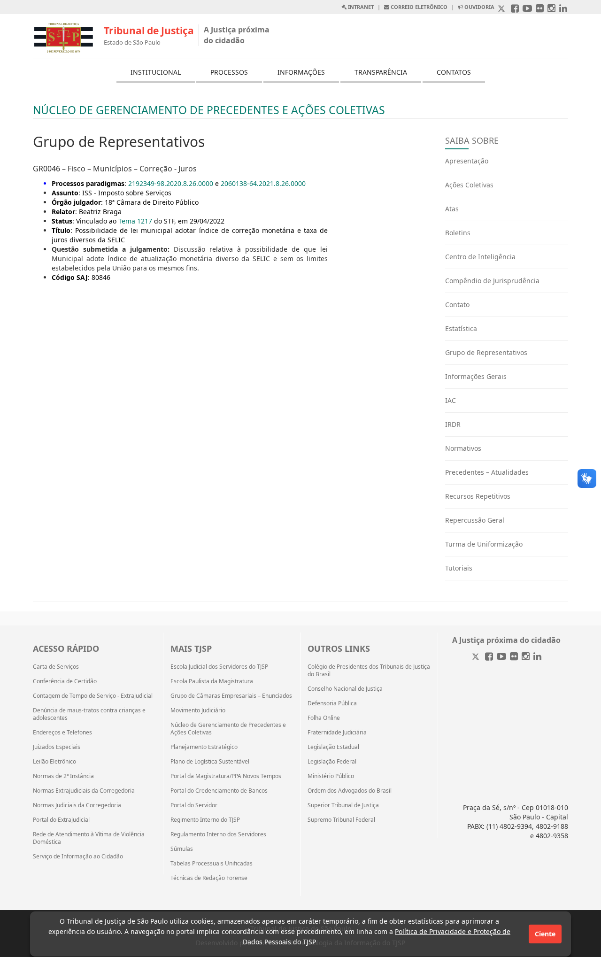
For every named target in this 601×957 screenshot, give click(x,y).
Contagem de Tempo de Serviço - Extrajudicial (93, 696)
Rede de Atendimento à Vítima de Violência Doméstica (89, 838)
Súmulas (181, 849)
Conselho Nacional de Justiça (345, 689)
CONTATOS (454, 72)
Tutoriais (458, 567)
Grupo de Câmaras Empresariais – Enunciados (231, 696)
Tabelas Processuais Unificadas (211, 863)
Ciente (545, 933)
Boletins (457, 232)
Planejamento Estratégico (204, 747)
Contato (457, 304)
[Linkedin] (537, 657)
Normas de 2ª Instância (63, 776)
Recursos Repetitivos (477, 496)
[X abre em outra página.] (502, 9)
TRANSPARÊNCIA (380, 72)
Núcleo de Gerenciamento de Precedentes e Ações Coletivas (228, 728)
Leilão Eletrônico (54, 761)
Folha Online (324, 718)
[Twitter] (476, 657)
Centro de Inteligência (480, 256)
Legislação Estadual (333, 747)
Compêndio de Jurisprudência (492, 280)
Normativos (463, 448)
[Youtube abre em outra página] (527, 9)
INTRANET (360, 6)
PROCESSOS (229, 72)
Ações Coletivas (469, 184)
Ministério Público (331, 776)
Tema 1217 (135, 220)
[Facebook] (489, 657)
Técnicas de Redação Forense (208, 878)
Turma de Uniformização (484, 544)
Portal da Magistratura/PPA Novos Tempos (225, 776)
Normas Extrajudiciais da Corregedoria (84, 791)
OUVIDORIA (478, 6)
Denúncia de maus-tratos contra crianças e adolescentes (89, 714)
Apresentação (466, 160)
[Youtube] (501, 657)
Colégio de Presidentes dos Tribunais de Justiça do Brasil (369, 670)
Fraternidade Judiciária (337, 732)
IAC (450, 400)
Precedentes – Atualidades (487, 472)
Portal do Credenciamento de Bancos (219, 791)
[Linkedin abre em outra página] (563, 9)
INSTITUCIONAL (156, 72)
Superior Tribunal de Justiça (343, 805)
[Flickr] (514, 657)
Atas (452, 208)
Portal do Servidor (193, 805)
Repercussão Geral (474, 520)
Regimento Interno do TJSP (205, 820)
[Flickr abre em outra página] (540, 9)
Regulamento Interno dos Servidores (218, 834)
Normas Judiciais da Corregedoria (77, 805)
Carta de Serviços (56, 667)
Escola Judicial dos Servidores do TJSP (219, 667)
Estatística (461, 328)
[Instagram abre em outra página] (551, 9)
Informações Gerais (476, 376)
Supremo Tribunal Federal (341, 820)
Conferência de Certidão (65, 681)
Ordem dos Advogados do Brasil (350, 791)
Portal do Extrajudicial (61, 820)
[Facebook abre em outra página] (515, 9)
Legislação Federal (332, 761)
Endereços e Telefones (62, 732)
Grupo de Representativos (486, 352)
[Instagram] (526, 657)
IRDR (453, 424)
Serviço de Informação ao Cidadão (78, 856)
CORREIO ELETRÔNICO (418, 6)
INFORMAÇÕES (301, 72)
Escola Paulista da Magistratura (211, 681)
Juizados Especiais (56, 747)
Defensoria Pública (332, 703)
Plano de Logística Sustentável (209, 761)
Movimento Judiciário (197, 710)
